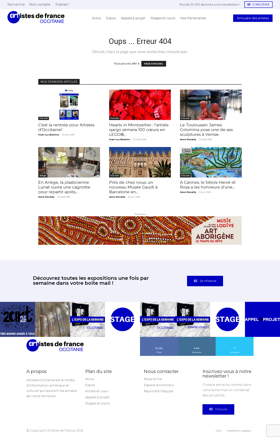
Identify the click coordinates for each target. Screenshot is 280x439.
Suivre (197, 338)
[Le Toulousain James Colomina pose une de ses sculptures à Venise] (211, 105)
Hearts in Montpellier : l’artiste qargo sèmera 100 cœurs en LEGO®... (139, 129)
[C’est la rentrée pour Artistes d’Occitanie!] (69, 105)
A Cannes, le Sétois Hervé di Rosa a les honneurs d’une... (208, 184)
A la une (43, 118)
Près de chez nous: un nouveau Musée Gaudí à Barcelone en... (133, 187)
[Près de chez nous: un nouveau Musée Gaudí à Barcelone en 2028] (140, 162)
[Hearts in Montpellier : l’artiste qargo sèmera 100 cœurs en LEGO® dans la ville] (140, 105)
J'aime (159, 338)
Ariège (42, 175)
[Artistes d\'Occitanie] (36, 17)
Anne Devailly (188, 139)
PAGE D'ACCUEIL (153, 63)
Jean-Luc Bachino (48, 134)
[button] (16, 4)
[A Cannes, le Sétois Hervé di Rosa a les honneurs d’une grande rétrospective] (211, 162)
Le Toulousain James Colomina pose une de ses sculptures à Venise (206, 129)
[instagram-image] (17, 319)
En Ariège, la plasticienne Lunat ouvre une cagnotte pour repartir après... (64, 187)
